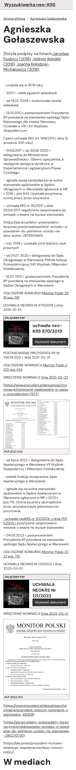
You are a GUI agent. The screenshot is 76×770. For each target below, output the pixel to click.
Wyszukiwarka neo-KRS (30, 4)
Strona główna (14, 18)
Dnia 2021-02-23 (54, 377)
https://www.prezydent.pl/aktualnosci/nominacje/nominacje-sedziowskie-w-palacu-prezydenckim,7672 (35, 389)
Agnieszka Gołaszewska (48, 18)
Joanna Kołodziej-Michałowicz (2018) (26, 67)
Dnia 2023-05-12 (54, 613)
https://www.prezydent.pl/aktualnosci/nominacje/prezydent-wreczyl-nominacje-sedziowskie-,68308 (35, 710)
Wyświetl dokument (50, 342)
